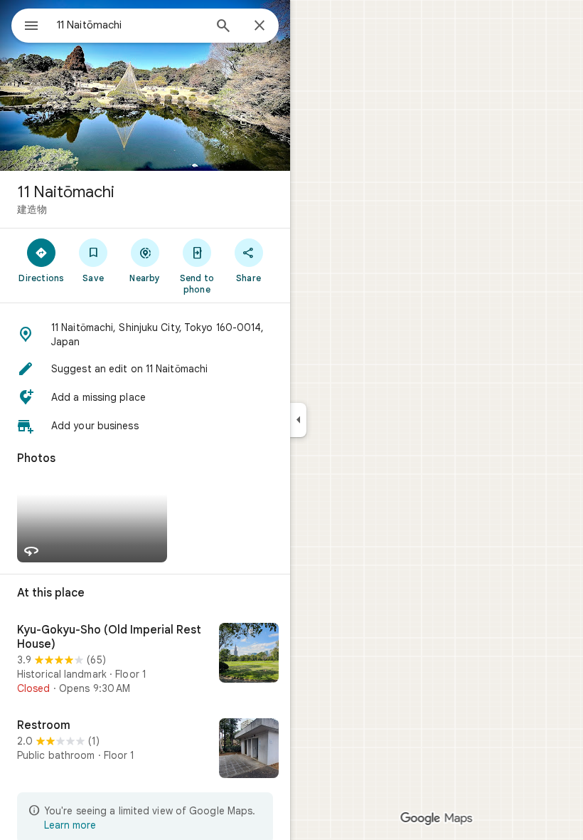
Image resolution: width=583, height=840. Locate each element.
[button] (145, 335)
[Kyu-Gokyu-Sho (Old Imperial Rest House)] (145, 659)
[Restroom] (145, 749)
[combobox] (130, 24)
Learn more (70, 825)
